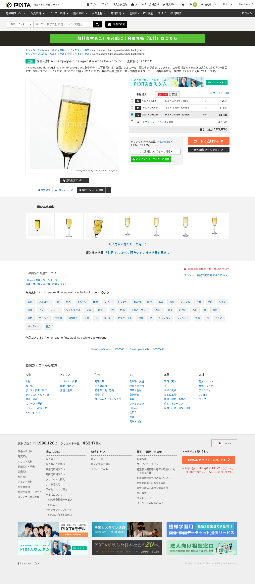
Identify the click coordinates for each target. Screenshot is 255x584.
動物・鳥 (99, 381)
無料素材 (116, 13)
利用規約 (141, 459)
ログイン (247, 13)
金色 (30, 318)
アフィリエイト (99, 469)
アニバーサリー (139, 310)
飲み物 (137, 301)
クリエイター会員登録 (147, 4)
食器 (62, 50)
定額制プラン (14, 13)
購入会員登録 (120, 4)
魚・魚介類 (101, 385)
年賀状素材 (24, 486)
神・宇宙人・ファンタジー (109, 399)
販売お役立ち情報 (100, 464)
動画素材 (78, 13)
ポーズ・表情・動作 (36, 390)
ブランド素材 (25, 481)
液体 (86, 318)
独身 (172, 301)
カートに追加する (206, 141)
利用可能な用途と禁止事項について (208, 269)
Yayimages (164, 141)
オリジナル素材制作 (169, 13)
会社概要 (141, 493)
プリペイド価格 (221, 93)
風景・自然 (135, 421)
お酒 (30, 301)
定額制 (168, 94)
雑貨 (131, 417)
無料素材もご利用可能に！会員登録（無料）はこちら (127, 38)
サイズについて (54, 494)
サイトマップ (246, 4)
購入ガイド (172, 4)
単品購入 (141, 94)
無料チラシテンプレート (59, 509)
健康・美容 (31, 399)
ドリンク (122, 301)
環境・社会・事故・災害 (177, 408)
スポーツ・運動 (34, 403)
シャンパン (164, 318)
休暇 (95, 301)
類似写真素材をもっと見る (126, 244)
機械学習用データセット (31, 491)
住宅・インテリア (173, 403)
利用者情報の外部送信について (153, 478)
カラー (101, 310)
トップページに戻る (36, 50)
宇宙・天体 (170, 381)
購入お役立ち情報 (55, 464)
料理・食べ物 (33, 284)
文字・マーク (206, 385)
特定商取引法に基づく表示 (151, 482)
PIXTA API (51, 504)
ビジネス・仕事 (68, 381)
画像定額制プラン (55, 469)
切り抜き (73, 318)
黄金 (215, 310)
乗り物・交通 (136, 381)
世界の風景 (170, 390)
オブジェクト (125, 318)
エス (160, 301)
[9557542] (148, 349)
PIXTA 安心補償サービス (59, 499)
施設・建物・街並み (175, 399)
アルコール (45, 301)
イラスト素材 (57, 13)
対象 (140, 318)
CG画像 (203, 394)
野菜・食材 (135, 390)
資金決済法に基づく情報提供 (152, 487)
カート (190, 4)
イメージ (82, 301)
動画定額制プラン (55, 474)
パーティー (33, 326)
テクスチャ (205, 390)
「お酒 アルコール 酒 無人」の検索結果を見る (135, 253)
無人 (68, 301)
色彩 (122, 310)
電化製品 (134, 394)
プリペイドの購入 (55, 479)
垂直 (210, 301)
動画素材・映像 (26, 466)
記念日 (158, 310)
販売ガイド (97, 459)
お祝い (182, 310)
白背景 (58, 318)
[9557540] (109, 349)
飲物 (149, 301)
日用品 (53, 50)
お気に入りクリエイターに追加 (152, 159)
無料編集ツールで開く (207, 149)
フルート (55, 310)
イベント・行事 (34, 412)
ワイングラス (74, 50)
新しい (107, 318)
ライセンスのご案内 (56, 489)
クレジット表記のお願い (150, 503)
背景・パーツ (206, 381)
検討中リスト (211, 4)
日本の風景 (170, 394)
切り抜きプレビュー (76, 180)
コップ (107, 301)
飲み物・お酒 (50, 284)
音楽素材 (97, 13)
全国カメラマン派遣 (141, 13)
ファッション (136, 403)
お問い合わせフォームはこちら (207, 460)
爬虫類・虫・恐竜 (104, 390)
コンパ (218, 318)
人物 (28, 381)
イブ (41, 310)
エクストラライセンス (154, 122)
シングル (185, 301)
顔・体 (29, 385)
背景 (170, 310)
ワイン (63, 284)
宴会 (48, 326)
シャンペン (183, 318)
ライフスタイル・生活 (37, 394)
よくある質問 (53, 484)
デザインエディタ (99, 4)
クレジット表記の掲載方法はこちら (205, 275)
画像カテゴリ (25, 451)
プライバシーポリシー (149, 464)
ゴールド (43, 318)
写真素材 (36, 13)
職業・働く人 (67, 385)
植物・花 (99, 394)
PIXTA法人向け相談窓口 (59, 514)
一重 (199, 301)
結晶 (89, 310)
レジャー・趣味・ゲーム (39, 408)
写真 (86, 50)
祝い (195, 310)
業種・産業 (66, 390)
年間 (30, 310)
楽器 (131, 399)
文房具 (133, 412)
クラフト (203, 399)
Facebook (25, 563)
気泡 (197, 318)
